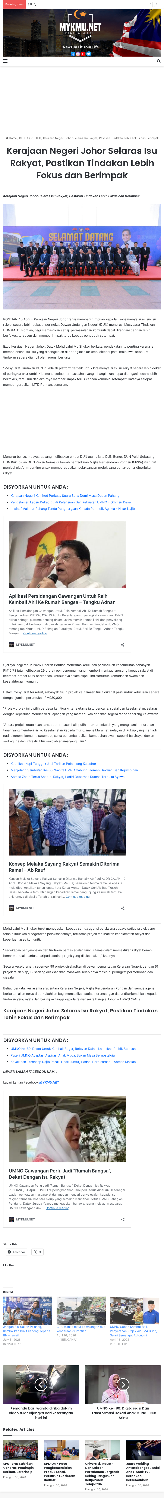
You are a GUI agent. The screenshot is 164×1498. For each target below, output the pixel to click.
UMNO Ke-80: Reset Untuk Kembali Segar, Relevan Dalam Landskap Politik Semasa (73, 1049)
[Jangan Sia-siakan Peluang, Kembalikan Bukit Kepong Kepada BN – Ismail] (27, 1311)
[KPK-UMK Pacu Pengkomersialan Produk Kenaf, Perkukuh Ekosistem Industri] (61, 1450)
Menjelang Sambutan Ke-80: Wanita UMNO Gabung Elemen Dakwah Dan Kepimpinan (74, 770)
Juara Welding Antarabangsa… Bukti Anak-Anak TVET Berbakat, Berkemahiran (143, 1472)
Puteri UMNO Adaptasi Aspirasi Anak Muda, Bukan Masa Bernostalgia (63, 1055)
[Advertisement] (82, 99)
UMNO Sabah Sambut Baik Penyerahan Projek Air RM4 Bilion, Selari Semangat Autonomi (133, 1331)
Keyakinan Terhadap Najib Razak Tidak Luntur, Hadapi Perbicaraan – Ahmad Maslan (73, 1062)
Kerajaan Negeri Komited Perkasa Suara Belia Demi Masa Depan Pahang (65, 496)
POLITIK (36, 138)
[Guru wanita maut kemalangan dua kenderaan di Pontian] (81, 1311)
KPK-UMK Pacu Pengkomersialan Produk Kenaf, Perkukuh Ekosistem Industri (59, 1472)
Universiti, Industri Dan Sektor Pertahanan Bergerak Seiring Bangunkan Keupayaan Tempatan (102, 1474)
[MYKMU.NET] (82, 33)
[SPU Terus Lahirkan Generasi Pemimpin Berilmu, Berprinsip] (20, 1450)
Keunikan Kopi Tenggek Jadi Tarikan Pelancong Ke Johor (53, 764)
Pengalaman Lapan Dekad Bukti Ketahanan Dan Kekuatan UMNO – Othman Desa (71, 502)
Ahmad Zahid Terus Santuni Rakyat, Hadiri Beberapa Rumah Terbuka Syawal (68, 777)
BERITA (23, 138)
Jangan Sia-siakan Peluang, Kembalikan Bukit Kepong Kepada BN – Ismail (26, 1331)
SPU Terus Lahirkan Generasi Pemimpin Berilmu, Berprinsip (67, 4)
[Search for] (159, 61)
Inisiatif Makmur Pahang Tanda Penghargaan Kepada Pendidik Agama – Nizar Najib (73, 509)
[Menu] (5, 61)
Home (12, 138)
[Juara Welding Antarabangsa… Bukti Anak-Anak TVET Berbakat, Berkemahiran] (143, 1450)
